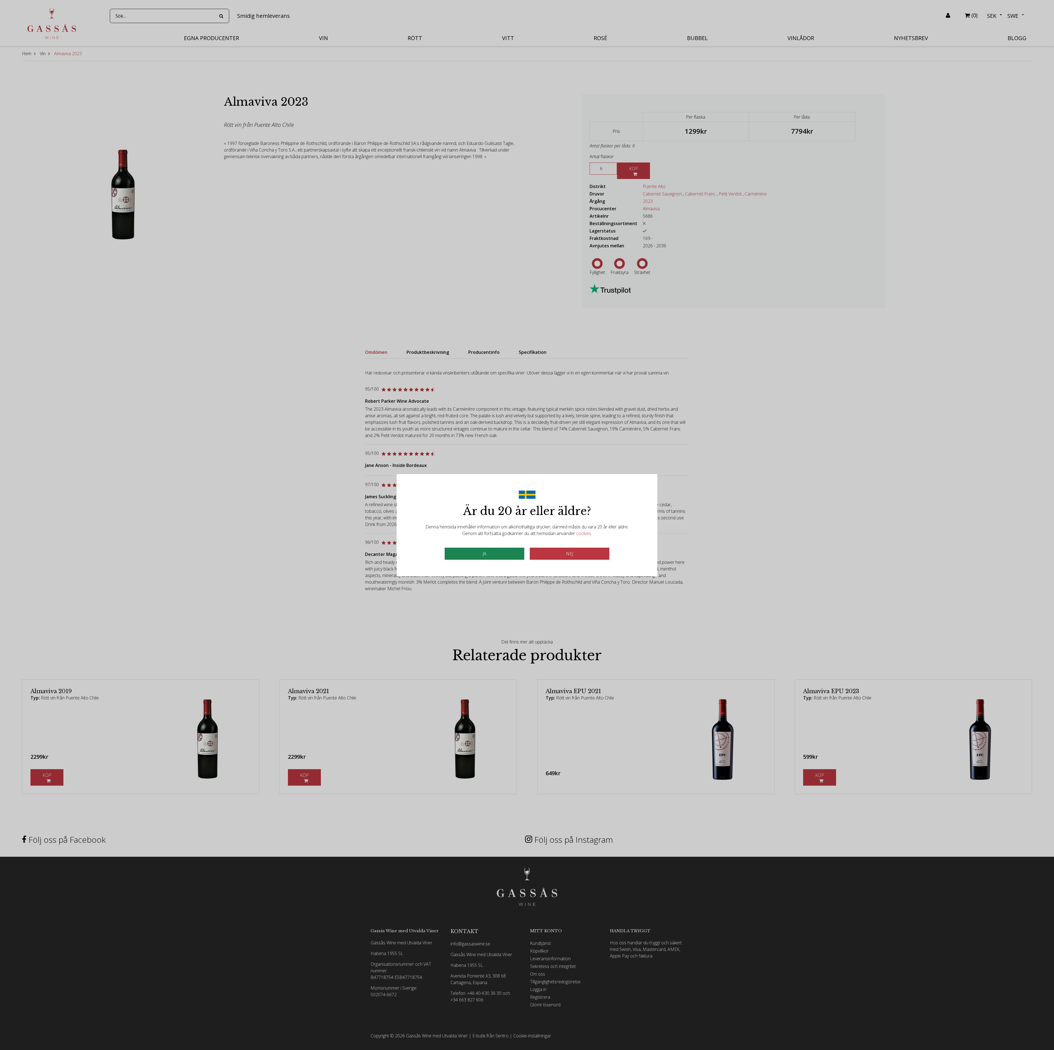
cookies (583, 533)
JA (484, 554)
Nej (569, 554)
